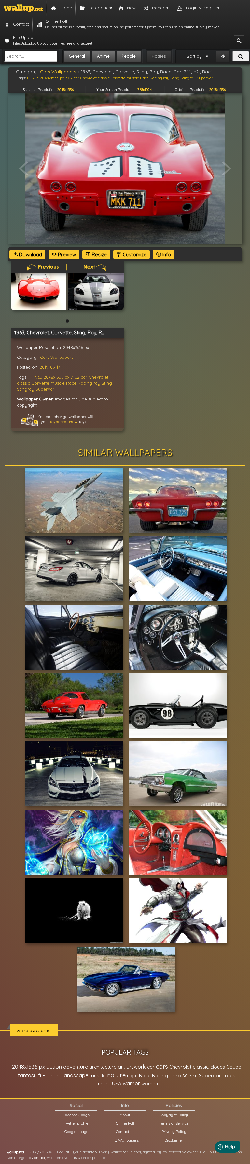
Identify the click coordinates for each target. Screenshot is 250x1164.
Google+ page (76, 1131)
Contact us (125, 1131)
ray (96, 383)
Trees (228, 1076)
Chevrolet (98, 377)
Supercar (210, 1075)
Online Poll (125, 1123)
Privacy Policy (173, 1131)
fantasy (27, 1075)
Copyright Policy (174, 1114)
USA (116, 1083)
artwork (136, 1066)
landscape (75, 1075)
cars (162, 1066)
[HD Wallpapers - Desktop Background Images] (23, 8)
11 (31, 377)
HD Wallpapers (125, 1140)
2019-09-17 (50, 367)
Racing (85, 383)
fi (39, 1075)
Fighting (52, 1075)
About (125, 1114)
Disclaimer (173, 1140)
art (121, 1066)
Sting (107, 383)
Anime (103, 56)
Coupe (233, 1067)
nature (116, 1075)
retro (175, 1076)
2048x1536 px (56, 377)
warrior (131, 1083)
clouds (217, 1067)
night (132, 1076)
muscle (57, 383)
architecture (103, 1067)
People (129, 56)
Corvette (40, 383)
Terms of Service (173, 1123)
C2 (76, 377)
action (54, 1066)
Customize (133, 254)
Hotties (159, 56)
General (77, 56)
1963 (38, 377)
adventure (75, 1066)
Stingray (25, 389)
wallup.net (15, 1151)
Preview (66, 254)
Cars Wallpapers (56, 357)
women (149, 1083)
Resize (98, 254)
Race (71, 383)
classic (23, 383)
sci (185, 1075)
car (84, 377)
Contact (38, 1157)
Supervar (44, 389)
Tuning (103, 1083)
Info (166, 254)
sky (194, 1076)
